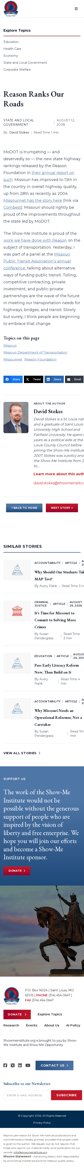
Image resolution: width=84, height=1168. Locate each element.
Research (11, 1025)
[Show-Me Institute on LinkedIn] (20, 1065)
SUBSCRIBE (66, 1095)
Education (11, 42)
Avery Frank (48, 586)
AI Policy (73, 1025)
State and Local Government (25, 63)
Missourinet (12, 359)
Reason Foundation (40, 359)
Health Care (12, 49)
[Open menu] (76, 8)
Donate (15, 870)
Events (31, 1025)
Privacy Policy (42, 1122)
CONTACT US (53, 1065)
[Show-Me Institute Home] (10, 8)
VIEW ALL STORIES (20, 753)
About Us (51, 1025)
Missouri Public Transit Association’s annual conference (37, 261)
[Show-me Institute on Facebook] (5, 1065)
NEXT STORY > (62, 507)
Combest (12, 207)
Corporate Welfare (17, 70)
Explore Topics (50, 1014)
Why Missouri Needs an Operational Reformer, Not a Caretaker (58, 717)
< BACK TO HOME (24, 507)
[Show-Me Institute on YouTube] (27, 1065)
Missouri (10, 345)
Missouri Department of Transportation (35, 352)
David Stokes (19, 132)
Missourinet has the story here (32, 200)
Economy (10, 56)
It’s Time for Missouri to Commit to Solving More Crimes (55, 619)
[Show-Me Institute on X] (13, 1065)
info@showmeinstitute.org (30, 1152)
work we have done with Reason (35, 240)
